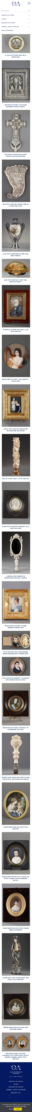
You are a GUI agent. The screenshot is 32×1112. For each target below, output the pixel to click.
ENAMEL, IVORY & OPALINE (10, 26)
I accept (18, 1109)
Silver (16, 1084)
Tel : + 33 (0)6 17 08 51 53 (16, 1076)
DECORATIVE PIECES (8, 22)
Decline (11, 1109)
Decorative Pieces (16, 1087)
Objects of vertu (16, 1081)
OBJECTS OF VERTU (8, 15)
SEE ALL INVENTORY (7, 30)
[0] (29, 3)
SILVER (4, 19)
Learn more (23, 1106)
